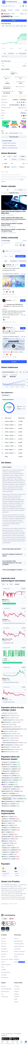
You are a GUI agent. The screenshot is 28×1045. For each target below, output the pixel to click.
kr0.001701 (11, 773)
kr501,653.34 (11, 818)
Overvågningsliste (5, 972)
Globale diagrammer (6, 964)
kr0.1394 (12, 821)
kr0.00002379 (11, 856)
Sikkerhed (16, 959)
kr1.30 (10, 843)
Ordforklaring (4, 996)
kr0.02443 (10, 782)
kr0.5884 (8, 832)
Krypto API (3, 954)
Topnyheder (4, 948)
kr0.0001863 (11, 793)
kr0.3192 (10, 816)
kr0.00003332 (12, 849)
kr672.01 (10, 825)
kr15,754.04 (11, 827)
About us (16, 938)
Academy (3, 938)
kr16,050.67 (11, 762)
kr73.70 (10, 838)
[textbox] (16, 252)
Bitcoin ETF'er (4, 951)
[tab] (17, 53)
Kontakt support (5, 991)
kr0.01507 (13, 801)
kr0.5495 (11, 847)
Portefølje (3, 969)
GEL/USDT (13, 167)
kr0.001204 (12, 780)
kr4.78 (8, 845)
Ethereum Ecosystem (13, 133)
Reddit (15, 999)
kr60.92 (11, 764)
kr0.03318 (11, 803)
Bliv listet (3, 986)
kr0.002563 (11, 805)
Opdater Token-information (10, 143)
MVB (3, 133)
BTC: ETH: (10, 6)
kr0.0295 (11, 858)
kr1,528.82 (11, 852)
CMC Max (3, 946)
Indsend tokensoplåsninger (10, 145)
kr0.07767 (12, 777)
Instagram (16, 994)
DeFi (7, 133)
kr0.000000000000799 (14, 795)
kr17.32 (12, 836)
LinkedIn (16, 1001)
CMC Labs (3, 943)
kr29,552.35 (11, 771)
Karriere (16, 961)
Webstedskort (4, 977)
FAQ (2, 994)
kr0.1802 (10, 854)
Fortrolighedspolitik (18, 943)
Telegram (16, 991)
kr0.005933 (10, 784)
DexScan (3, 956)
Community (17, 988)
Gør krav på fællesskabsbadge (10, 147)
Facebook (16, 996)
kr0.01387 (14, 798)
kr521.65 (11, 829)
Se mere (24, 240)
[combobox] (14, 56)
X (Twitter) (16, 986)
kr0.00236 (13, 791)
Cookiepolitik (17, 948)
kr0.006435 (13, 786)
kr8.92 (9, 823)
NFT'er (2, 967)
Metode (16, 956)
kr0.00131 (11, 789)
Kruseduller (4, 974)
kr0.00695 (11, 775)
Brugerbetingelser (18, 941)
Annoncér (3, 941)
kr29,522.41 (12, 768)
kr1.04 (9, 841)
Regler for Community (19, 951)
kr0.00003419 (12, 766)
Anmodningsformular (6, 988)
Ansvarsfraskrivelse (19, 954)
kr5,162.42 (10, 834)
